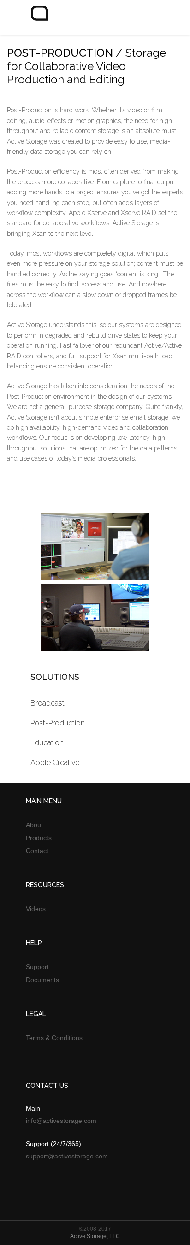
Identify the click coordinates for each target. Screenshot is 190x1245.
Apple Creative (54, 762)
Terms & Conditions (54, 1037)
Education (47, 742)
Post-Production (57, 723)
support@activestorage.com (67, 1156)
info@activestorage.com (61, 1120)
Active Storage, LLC (95, 1236)
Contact (37, 850)
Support (37, 966)
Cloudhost (53, 19)
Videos (36, 908)
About (34, 825)
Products (39, 838)
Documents (42, 979)
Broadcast (47, 703)
